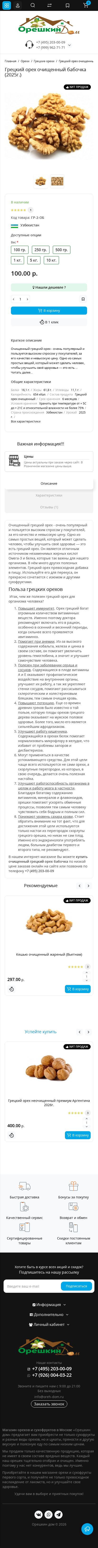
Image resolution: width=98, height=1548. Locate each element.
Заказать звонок (49, 1404)
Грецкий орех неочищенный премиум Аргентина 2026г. (49, 1102)
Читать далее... (22, 372)
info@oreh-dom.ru (49, 1396)
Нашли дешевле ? (50, 287)
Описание (49, 483)
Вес (13, 242)
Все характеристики (25, 421)
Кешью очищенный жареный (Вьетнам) (49, 954)
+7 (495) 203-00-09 (50, 42)
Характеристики (49, 495)
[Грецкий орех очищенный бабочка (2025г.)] (49, 126)
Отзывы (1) (49, 507)
